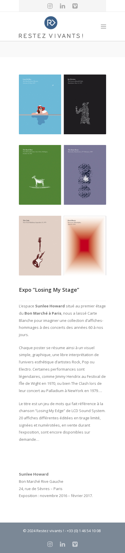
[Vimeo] (75, 6)
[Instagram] (50, 6)
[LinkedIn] (62, 6)
